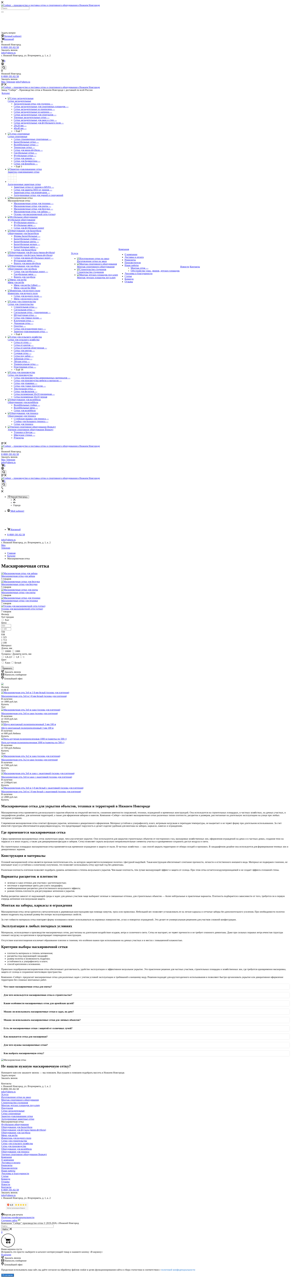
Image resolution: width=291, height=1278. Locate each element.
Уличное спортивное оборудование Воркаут (30, 429)
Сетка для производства (20, 375)
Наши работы (132, 265)
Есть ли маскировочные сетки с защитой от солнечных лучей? (38, 1028)
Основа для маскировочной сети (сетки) (22, 609)
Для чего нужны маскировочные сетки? (26, 1045)
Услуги (4, 1094)
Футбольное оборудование (21, 219)
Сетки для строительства (20, 304)
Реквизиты (130, 260)
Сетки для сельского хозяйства (23, 339)
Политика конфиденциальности (17, 1217)
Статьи (128, 276)
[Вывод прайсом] (7, 690)
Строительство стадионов (90, 272)
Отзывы (129, 281)
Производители (133, 262)
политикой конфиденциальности (178, 1269)
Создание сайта (9, 1220)
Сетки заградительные (19, 101)
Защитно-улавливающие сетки (23, 172)
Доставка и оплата (134, 257)
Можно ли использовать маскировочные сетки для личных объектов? (42, 1020)
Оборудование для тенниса (22, 416)
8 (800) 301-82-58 (10, 47)
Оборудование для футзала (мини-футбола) (30, 255)
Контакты (6, 1187)
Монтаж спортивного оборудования (95, 266)
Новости (5, 1184)
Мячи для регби (16, 282)
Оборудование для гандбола (22, 268)
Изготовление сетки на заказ (92, 261)
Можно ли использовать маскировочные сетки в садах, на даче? (39, 1011)
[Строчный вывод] (5, 690)
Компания (6, 1157)
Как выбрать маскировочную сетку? (24, 1053)
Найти (5, 1229)
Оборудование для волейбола (23, 402)
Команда (129, 279)
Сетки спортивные (17, 136)
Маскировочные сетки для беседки (19, 584)
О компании (131, 254)
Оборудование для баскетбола (23, 233)
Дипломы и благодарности (138, 273)
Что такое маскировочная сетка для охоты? (28, 986)
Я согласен (7, 1275)
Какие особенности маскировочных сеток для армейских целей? (39, 1003)
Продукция (7, 1108)
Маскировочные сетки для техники (19, 600)
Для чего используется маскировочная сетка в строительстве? (38, 995)
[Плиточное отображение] (2, 690)
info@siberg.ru (8, 539)
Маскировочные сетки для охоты (18, 592)
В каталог (6, 1254)
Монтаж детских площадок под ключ (96, 277)
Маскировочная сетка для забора (18, 576)
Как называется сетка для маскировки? (26, 1036)
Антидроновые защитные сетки (24, 184)
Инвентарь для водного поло (23, 293)
